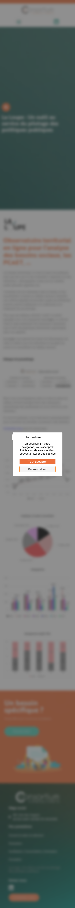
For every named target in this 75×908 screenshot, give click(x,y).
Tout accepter (37, 461)
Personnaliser (37, 469)
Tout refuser (33, 437)
